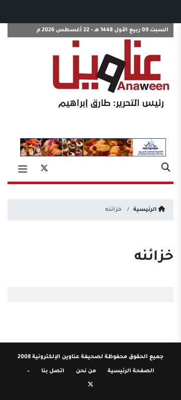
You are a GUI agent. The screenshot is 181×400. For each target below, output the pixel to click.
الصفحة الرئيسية (131, 371)
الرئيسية (145, 210)
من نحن (86, 371)
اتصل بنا (52, 371)
